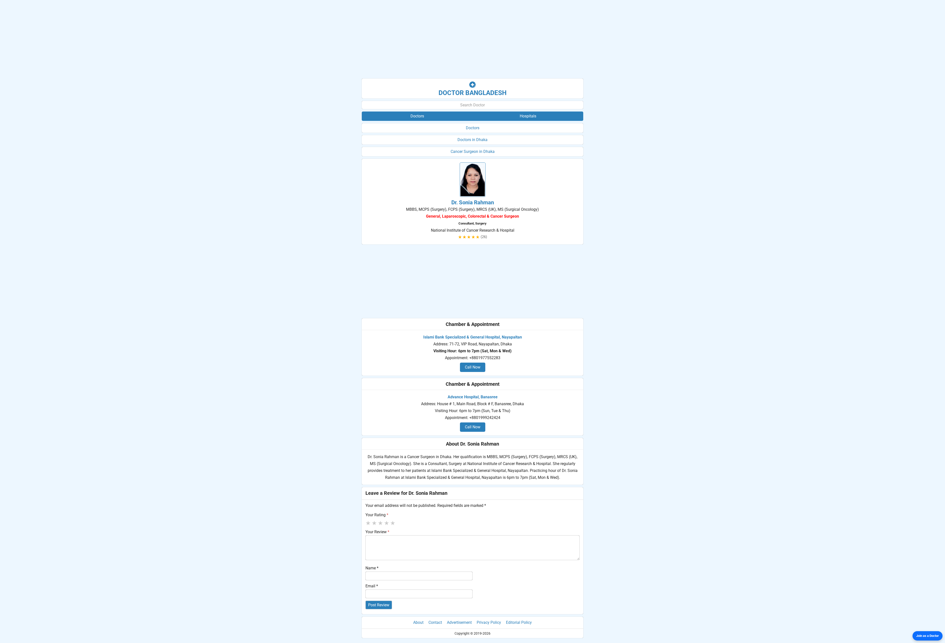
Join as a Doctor (927, 636)
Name (371, 568)
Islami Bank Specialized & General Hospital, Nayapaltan (472, 337)
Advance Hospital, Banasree (473, 397)
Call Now (472, 367)
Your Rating (376, 515)
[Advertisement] (472, 39)
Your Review (377, 532)
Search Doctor (472, 105)
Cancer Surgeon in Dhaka (473, 151)
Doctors (472, 128)
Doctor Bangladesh (472, 93)
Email (371, 586)
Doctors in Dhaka (472, 139)
